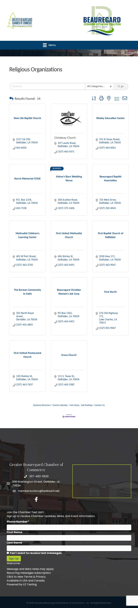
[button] (11, 99)
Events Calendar (60, 405)
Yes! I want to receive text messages (36, 553)
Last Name (14, 543)
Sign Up (14, 558)
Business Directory (42, 405)
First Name (14, 532)
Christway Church (65, 137)
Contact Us (99, 405)
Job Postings (86, 405)
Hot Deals (74, 405)
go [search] (122, 86)
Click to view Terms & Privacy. (26, 577)
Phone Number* (18, 522)
